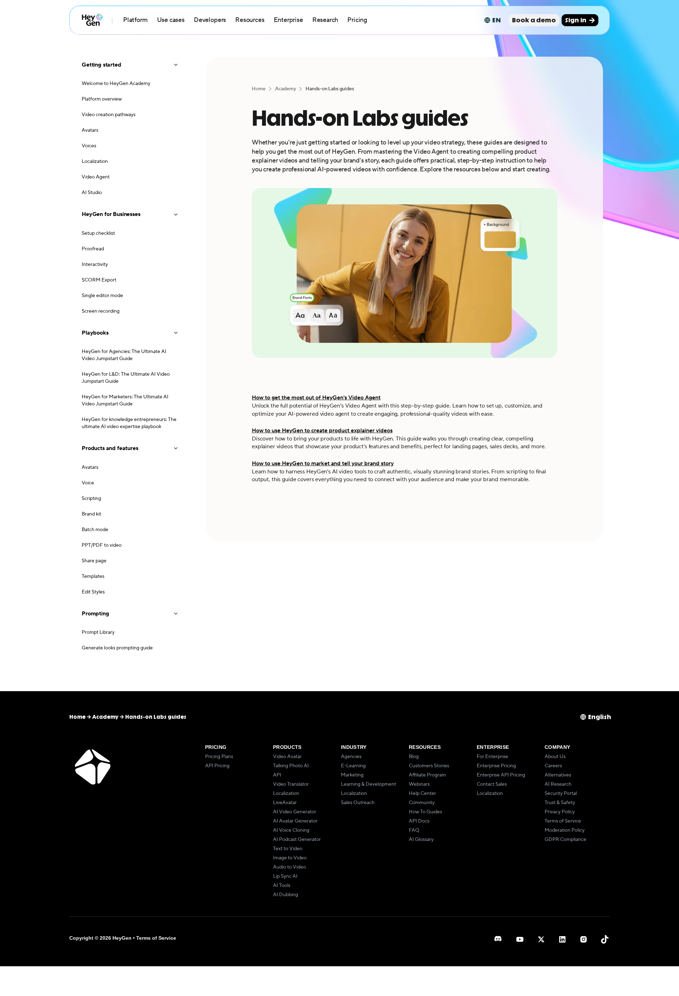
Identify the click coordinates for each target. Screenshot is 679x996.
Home (258, 89)
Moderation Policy (565, 830)
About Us (555, 756)
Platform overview (102, 99)
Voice (88, 483)
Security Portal (561, 793)
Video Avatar (287, 756)
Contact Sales (492, 784)
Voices (89, 146)
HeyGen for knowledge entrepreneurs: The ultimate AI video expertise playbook (129, 423)
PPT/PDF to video (102, 545)
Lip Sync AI (285, 876)
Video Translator (291, 784)
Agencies (351, 756)
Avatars (90, 130)
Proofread (93, 249)
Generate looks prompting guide (117, 648)
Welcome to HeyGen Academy (116, 83)
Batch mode (95, 530)
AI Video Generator (294, 812)
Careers (553, 766)
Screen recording (101, 311)
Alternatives (558, 775)
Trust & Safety (560, 802)
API (277, 775)
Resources (249, 20)
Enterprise (288, 20)
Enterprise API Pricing (501, 775)
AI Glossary (421, 839)
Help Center (422, 793)
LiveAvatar (285, 802)
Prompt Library (98, 632)
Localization (95, 161)
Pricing (357, 20)
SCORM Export (99, 280)
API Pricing (217, 766)
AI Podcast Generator (297, 839)
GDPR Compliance (565, 839)
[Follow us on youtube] (520, 939)
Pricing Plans (219, 756)
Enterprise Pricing (496, 766)
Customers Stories (429, 766)
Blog (414, 756)
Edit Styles (93, 592)
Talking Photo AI (291, 766)
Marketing (352, 775)
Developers (210, 20)
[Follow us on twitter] (541, 939)
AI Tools (281, 885)
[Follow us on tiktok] (605, 939)
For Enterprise (492, 756)
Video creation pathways (108, 115)
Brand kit (91, 514)
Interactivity (95, 264)
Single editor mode (102, 295)
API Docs (419, 821)
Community (422, 802)
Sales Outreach (358, 802)
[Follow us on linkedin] (562, 939)
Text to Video (287, 849)
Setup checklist (98, 233)
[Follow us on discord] (499, 939)
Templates (93, 576)
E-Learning (353, 766)
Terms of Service (563, 821)
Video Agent (96, 177)
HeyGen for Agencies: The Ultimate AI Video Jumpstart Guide (124, 355)
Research (325, 20)
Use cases (171, 20)
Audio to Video (289, 867)
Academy (285, 89)
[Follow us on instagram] (583, 939)
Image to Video (290, 858)
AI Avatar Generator (295, 821)
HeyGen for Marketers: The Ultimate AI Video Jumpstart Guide (125, 400)
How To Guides (425, 812)
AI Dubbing (285, 895)
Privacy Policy (560, 812)
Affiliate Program (427, 775)
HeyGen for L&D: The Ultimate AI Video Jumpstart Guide (126, 378)
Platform (135, 20)
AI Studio (92, 192)
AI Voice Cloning (291, 830)
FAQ (414, 830)
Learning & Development (368, 784)
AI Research (558, 784)
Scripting (91, 498)
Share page (94, 561)
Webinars (419, 784)
